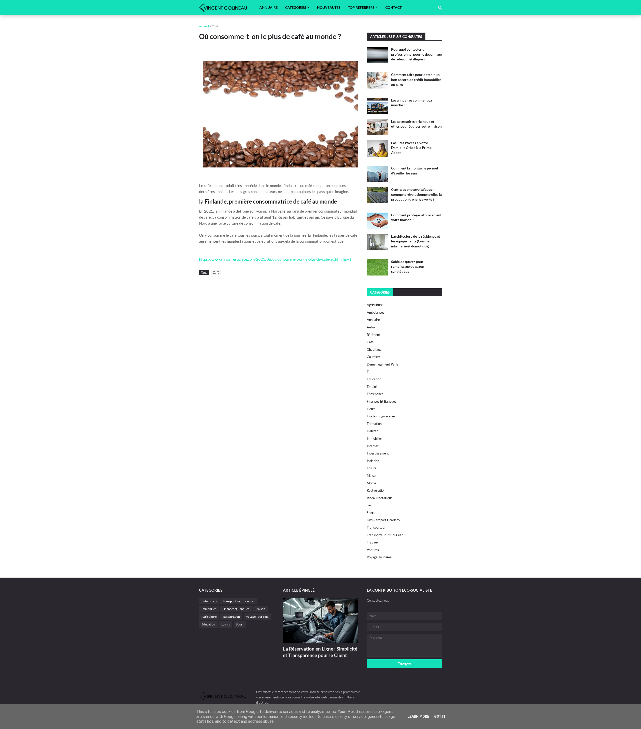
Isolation (373, 461)
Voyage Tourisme (379, 557)
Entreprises (375, 394)
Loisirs (371, 468)
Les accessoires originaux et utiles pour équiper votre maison (416, 124)
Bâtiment (373, 335)
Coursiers (374, 357)
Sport (371, 513)
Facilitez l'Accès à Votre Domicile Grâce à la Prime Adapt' (411, 148)
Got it (440, 716)
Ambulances (375, 312)
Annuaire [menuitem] (268, 7)
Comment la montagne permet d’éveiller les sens (414, 170)
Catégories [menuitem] (295, 7)
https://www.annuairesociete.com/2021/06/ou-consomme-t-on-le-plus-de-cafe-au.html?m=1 (275, 259)
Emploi (372, 387)
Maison (372, 476)
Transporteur (376, 527)
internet (373, 446)
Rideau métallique (380, 498)
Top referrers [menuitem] (361, 7)
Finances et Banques (381, 401)
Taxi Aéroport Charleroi (383, 520)
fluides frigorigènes (381, 416)
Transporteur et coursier (385, 535)
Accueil (204, 26)
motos (371, 483)
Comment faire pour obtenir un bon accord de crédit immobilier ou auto (416, 79)
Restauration (376, 490)
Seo (369, 505)
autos (371, 327)
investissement (378, 453)
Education (374, 379)
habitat (372, 431)
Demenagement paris (382, 364)
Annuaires (374, 320)
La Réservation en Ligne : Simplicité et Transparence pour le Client (320, 652)
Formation (374, 424)
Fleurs (371, 409)
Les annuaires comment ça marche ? (411, 102)
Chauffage (374, 349)
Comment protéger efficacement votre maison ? (416, 217)
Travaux (373, 542)
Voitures (373, 550)
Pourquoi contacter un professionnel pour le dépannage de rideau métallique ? (416, 54)
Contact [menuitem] (393, 7)
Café (215, 26)
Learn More (418, 716)
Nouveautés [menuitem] (329, 7)
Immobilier (374, 438)
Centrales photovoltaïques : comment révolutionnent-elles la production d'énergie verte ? (416, 194)
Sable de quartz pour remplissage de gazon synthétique (407, 266)
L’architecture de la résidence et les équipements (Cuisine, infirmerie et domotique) (415, 241)
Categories (380, 292)
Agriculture (375, 305)
